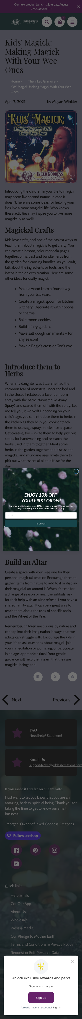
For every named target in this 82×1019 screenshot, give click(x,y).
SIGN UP (41, 523)
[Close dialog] (76, 471)
